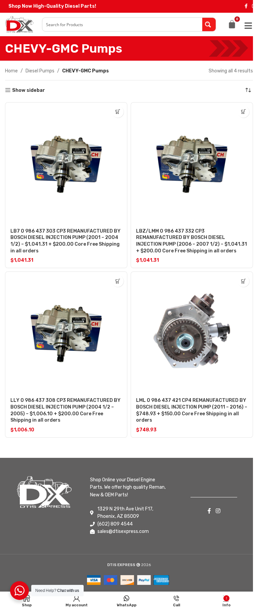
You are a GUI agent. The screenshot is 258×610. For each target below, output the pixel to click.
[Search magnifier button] (209, 24)
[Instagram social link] (217, 511)
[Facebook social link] (246, 6)
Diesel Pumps (40, 71)
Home (11, 71)
